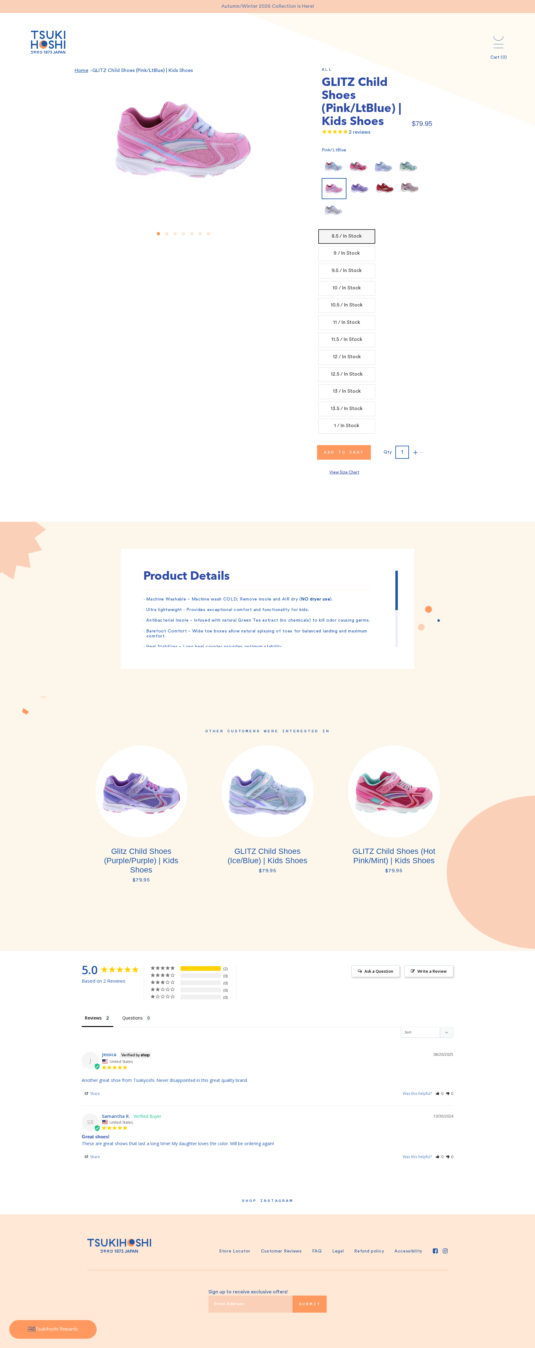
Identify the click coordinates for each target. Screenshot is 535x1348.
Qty (388, 452)
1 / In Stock (346, 425)
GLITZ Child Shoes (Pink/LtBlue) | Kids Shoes (142, 70)
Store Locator (234, 1251)
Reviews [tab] (93, 1018)
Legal (338, 1251)
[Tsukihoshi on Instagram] (445, 1250)
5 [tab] (192, 233)
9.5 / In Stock (347, 270)
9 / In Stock (346, 253)
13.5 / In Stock (347, 408)
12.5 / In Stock (347, 374)
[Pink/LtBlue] (334, 188)
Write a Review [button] (432, 971)
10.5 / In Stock (347, 304)
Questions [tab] (132, 1018)
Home (81, 70)
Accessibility (408, 1251)
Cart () (498, 57)
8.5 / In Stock (347, 236)
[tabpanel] (141, 817)
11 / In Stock (346, 322)
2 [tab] (166, 233)
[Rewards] (53, 1329)
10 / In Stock (347, 287)
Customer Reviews (281, 1251)
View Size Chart (344, 472)
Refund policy (369, 1251)
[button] (439, 1093)
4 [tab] (183, 233)
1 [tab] (158, 233)
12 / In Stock (347, 356)
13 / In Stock (347, 391)
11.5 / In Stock (346, 339)
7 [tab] (208, 233)
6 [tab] (200, 233)
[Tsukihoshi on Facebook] (435, 1250)
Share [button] (94, 1093)
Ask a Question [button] (378, 971)
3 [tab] (175, 233)
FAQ (317, 1251)
